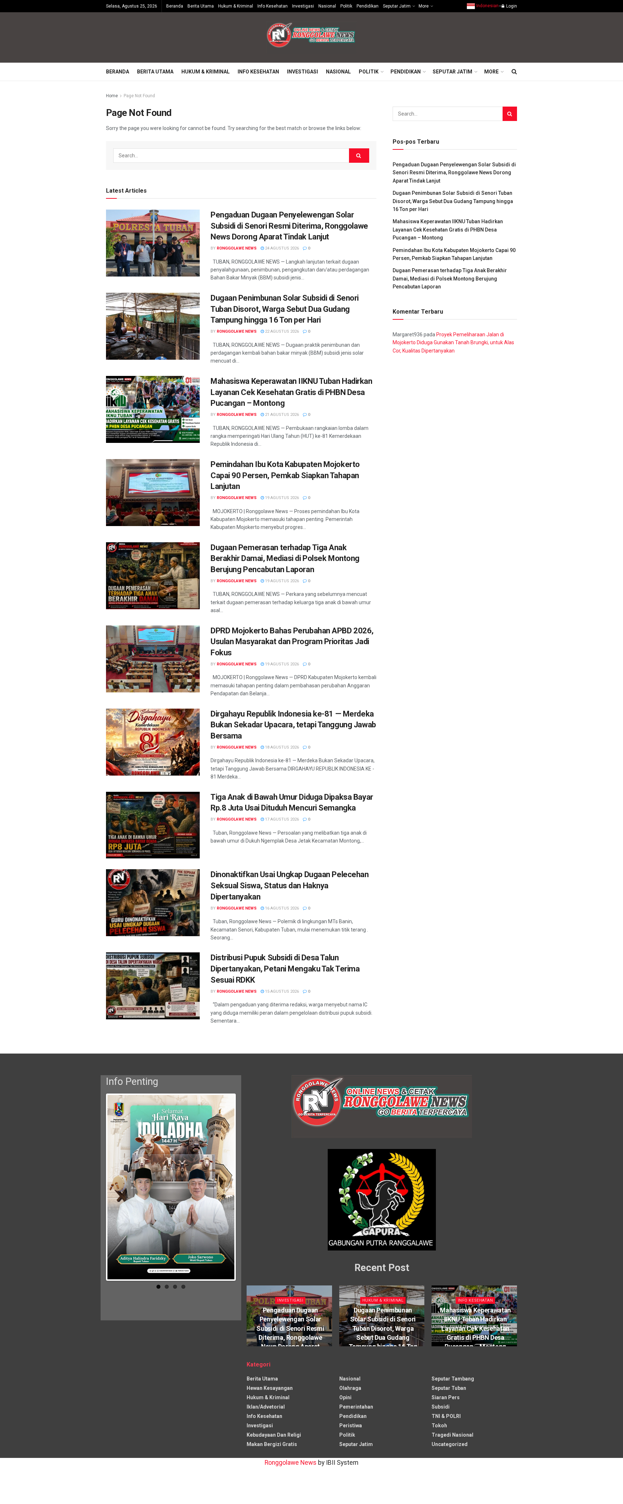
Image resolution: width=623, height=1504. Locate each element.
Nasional (327, 6)
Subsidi (441, 1407)
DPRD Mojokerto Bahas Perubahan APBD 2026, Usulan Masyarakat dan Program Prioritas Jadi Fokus (292, 641)
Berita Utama (200, 6)
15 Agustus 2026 (281, 991)
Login (511, 6)
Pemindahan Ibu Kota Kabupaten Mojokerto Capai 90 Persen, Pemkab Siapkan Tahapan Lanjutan (285, 475)
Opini (345, 1397)
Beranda (174, 6)
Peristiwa (350, 1425)
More (424, 6)
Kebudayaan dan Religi (274, 1435)
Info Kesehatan (272, 6)
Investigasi (303, 6)
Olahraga (350, 1388)
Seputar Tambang (453, 1379)
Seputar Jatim (397, 6)
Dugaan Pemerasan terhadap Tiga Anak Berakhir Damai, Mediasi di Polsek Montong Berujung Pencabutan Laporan (285, 558)
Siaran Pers (446, 1397)
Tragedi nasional (452, 1435)
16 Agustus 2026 (281, 908)
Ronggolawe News (237, 248)
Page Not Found (139, 95)
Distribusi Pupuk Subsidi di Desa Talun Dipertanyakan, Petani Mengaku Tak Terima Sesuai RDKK (285, 968)
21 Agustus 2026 (281, 414)
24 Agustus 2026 (281, 248)
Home (112, 95)
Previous (96, 1188)
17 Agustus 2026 (281, 819)
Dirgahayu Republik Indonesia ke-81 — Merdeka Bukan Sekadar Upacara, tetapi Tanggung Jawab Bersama (293, 725)
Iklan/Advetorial (266, 1407)
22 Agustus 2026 (281, 331)
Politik (346, 6)
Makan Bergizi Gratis (272, 1444)
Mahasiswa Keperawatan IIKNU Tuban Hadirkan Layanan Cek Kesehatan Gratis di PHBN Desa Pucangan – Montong (291, 392)
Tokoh (439, 1425)
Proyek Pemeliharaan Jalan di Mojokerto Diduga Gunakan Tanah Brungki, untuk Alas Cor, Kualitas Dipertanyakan (453, 343)
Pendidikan (368, 6)
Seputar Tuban (449, 1388)
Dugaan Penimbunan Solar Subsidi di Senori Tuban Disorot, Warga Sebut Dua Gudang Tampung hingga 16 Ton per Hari (285, 309)
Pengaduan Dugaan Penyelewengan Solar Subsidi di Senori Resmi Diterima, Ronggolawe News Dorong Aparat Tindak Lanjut (289, 226)
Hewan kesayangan (270, 1388)
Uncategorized (450, 1444)
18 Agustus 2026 (281, 747)
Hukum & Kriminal (235, 6)
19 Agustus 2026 (281, 497)
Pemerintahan (356, 1407)
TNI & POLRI (446, 1416)
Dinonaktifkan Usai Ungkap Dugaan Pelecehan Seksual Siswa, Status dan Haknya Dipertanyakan (290, 885)
